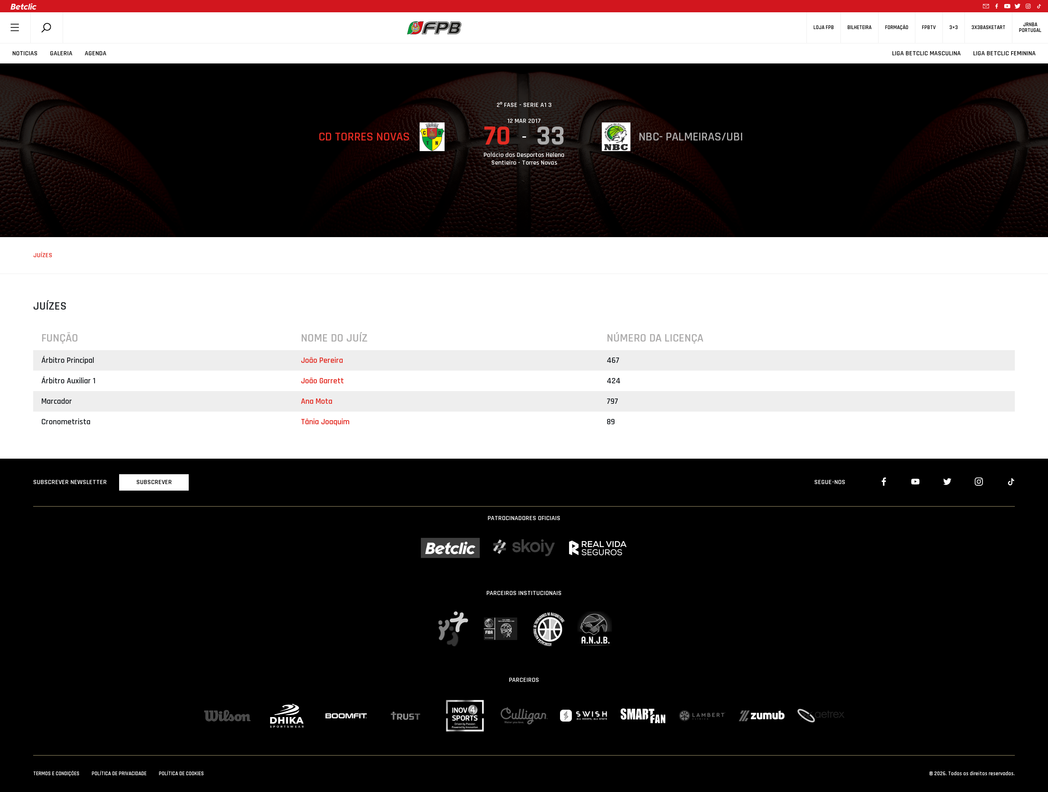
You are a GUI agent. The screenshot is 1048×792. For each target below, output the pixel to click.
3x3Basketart (988, 27)
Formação (896, 27)
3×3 (953, 27)
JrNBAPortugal (1030, 27)
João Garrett (322, 381)
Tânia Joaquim (325, 421)
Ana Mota (316, 401)
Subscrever (154, 482)
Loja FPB (823, 27)
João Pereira (322, 360)
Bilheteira (859, 27)
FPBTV (929, 27)
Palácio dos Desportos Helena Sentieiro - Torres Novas (524, 159)
